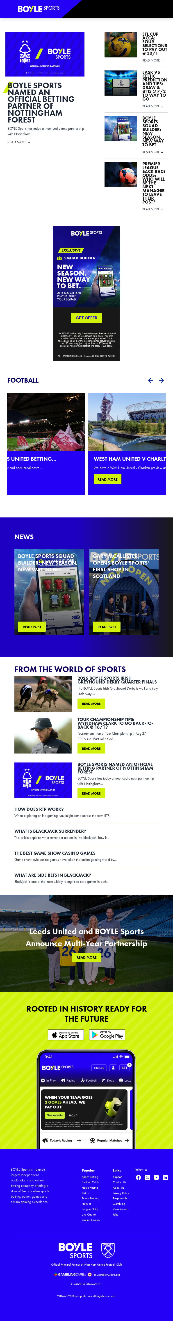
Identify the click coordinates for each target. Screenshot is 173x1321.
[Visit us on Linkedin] (165, 1177)
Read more (91, 704)
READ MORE (108, 479)
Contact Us (119, 1182)
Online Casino (91, 1220)
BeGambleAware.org (106, 1275)
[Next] (161, 380)
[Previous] (150, 380)
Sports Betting (90, 1177)
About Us (118, 1188)
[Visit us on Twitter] (147, 1177)
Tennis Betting (90, 1198)
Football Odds (90, 1182)
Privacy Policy (121, 1193)
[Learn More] (66, 1034)
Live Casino (89, 1214)
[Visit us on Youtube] (156, 1177)
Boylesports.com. (82, 1296)
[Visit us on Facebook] (138, 1177)
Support (117, 1177)
